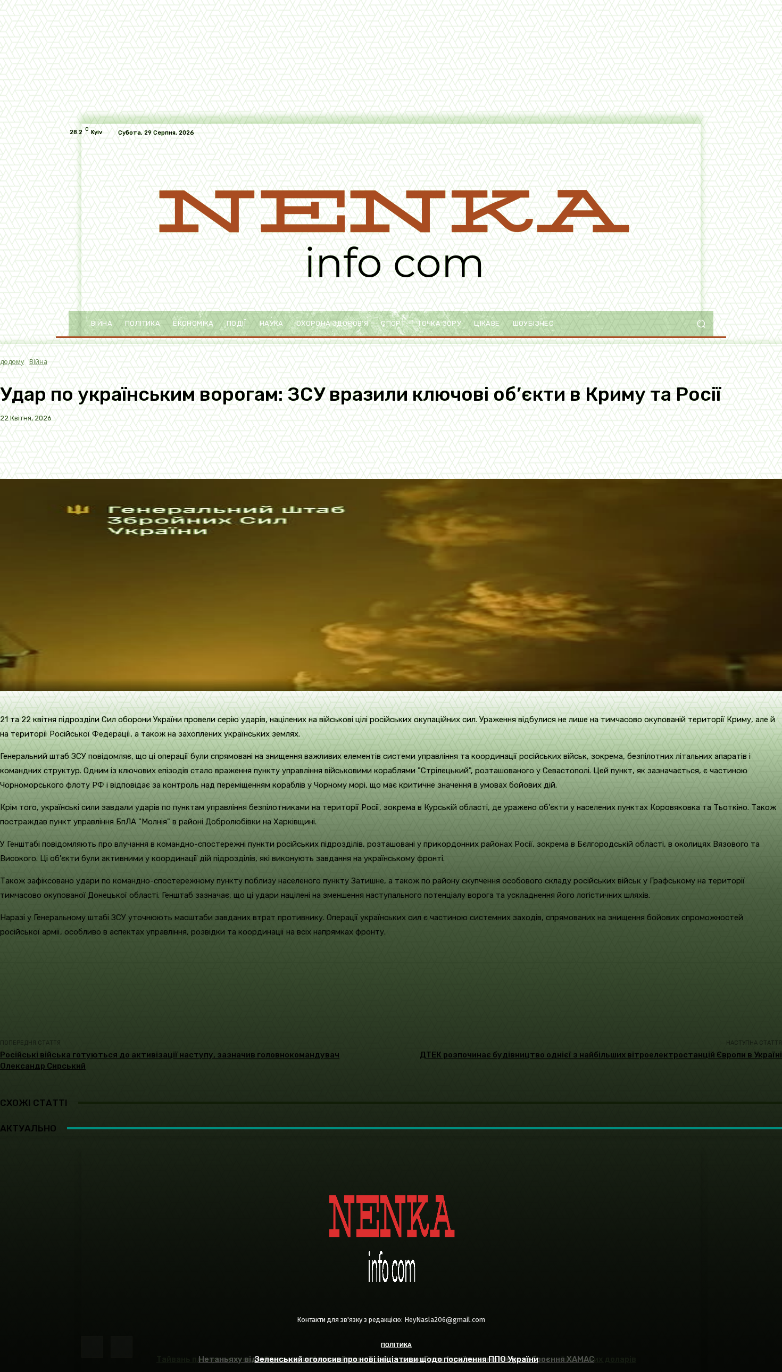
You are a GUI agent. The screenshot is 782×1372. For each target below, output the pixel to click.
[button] (700, 323)
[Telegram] (121, 1347)
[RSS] (92, 1347)
